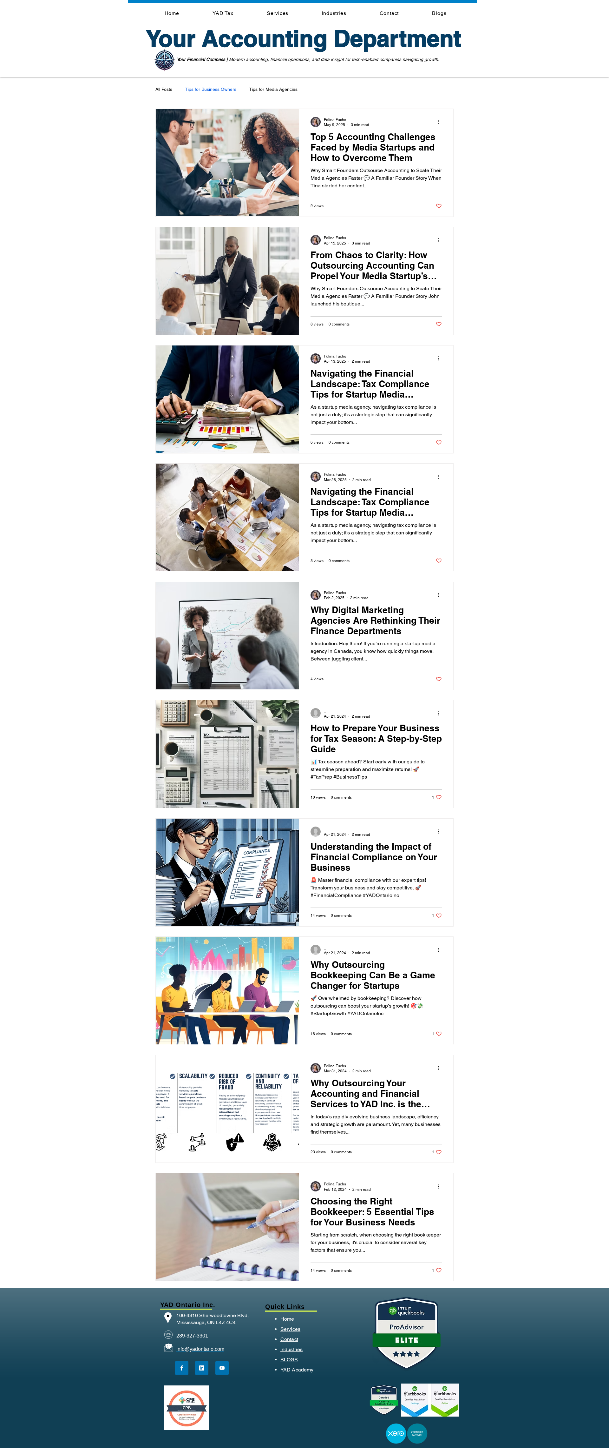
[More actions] (441, 122)
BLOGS (289, 1360)
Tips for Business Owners (210, 89)
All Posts (163, 89)
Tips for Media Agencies (273, 89)
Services (290, 1329)
